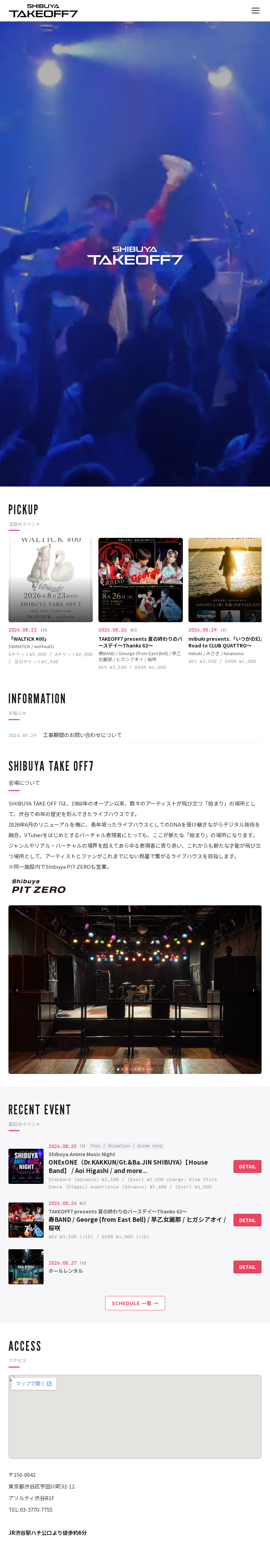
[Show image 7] (143, 1069)
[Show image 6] (139, 1069)
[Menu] (256, 10)
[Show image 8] (148, 1069)
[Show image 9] (152, 1069)
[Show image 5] (135, 1069)
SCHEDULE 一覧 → (135, 1302)
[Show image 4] (131, 1069)
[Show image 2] (122, 1069)
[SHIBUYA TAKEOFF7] (43, 10)
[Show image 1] (118, 1069)
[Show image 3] (127, 1069)
